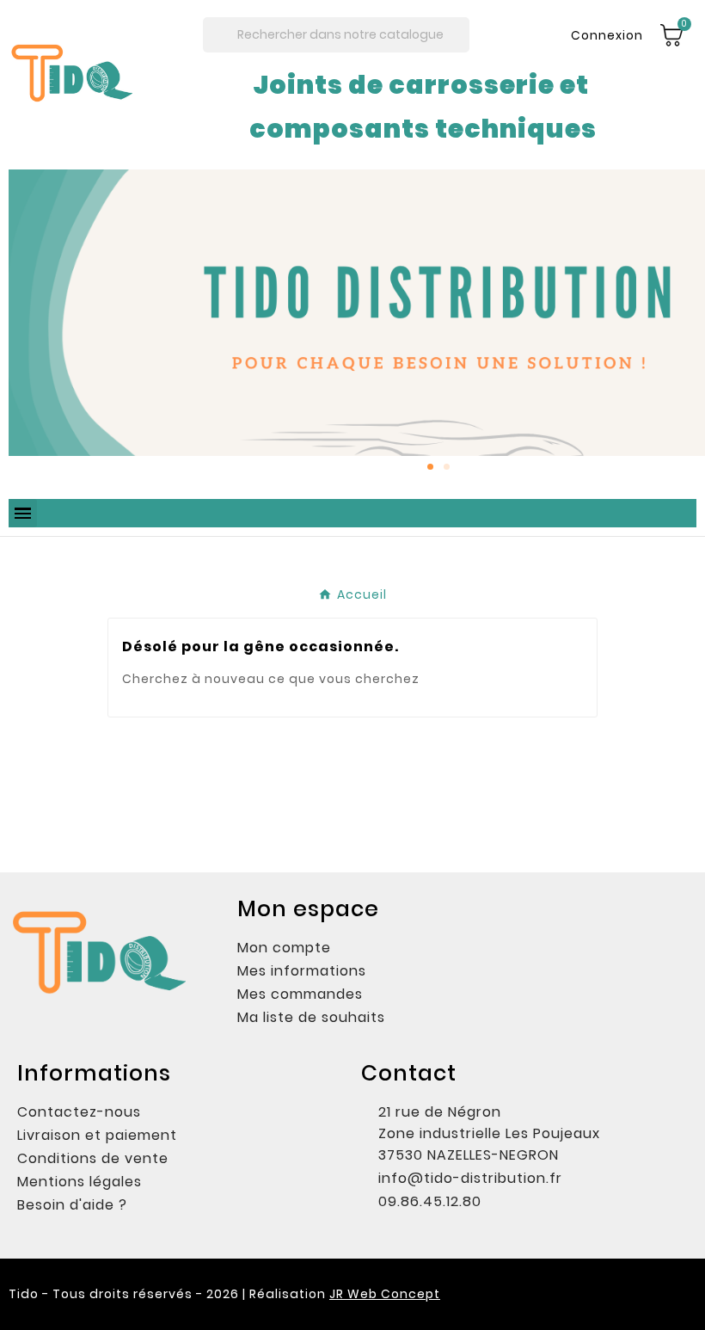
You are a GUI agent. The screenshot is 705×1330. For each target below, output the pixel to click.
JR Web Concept (384, 1293)
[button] (25, 326)
